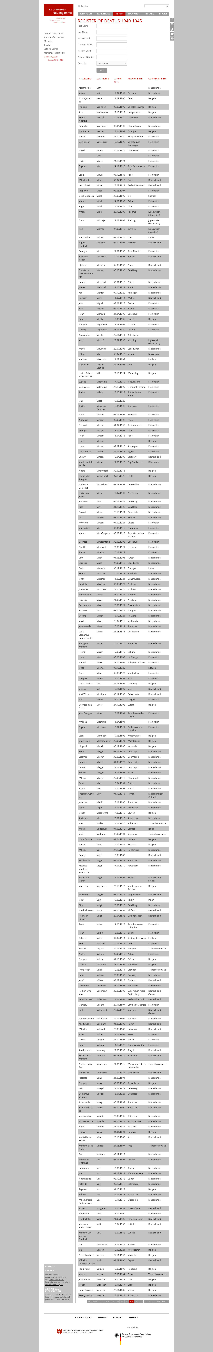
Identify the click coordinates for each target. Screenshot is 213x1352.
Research (150, 13)
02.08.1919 (119, 1055)
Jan (80, 1173)
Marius (82, 201)
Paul (81, 699)
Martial (82, 662)
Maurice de (84, 740)
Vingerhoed (102, 484)
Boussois (132, 414)
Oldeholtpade (134, 125)
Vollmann (101, 1023)
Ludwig (82, 329)
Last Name (83, 32)
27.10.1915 (119, 849)
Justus (82, 93)
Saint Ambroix (135, 425)
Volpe (99, 1034)
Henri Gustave (86, 1289)
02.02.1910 (119, 446)
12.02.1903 (119, 220)
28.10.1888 (119, 1137)
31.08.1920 (119, 762)
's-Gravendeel (134, 1121)
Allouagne (133, 446)
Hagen (131, 1023)
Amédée (83, 721)
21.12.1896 (119, 1039)
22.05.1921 (119, 547)
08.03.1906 (119, 1083)
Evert (81, 783)
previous (95, 1301)
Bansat (131, 303)
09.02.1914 (119, 938)
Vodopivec (102, 828)
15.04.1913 (119, 435)
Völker (100, 980)
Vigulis (100, 334)
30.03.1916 (119, 470)
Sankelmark (133, 1072)
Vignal (100, 303)
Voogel (100, 1088)
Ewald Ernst (84, 894)
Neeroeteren (134, 1249)
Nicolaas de (84, 860)
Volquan (101, 1044)
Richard (82, 1208)
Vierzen (100, 292)
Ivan (81, 228)
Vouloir (100, 1268)
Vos (98, 1159)
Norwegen (153, 354)
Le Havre (132, 547)
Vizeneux (101, 721)
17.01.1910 (119, 865)
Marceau (83, 1004)
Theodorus (84, 985)
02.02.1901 (119, 833)
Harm (81, 975)
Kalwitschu (133, 334)
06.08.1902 (119, 419)
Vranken (101, 1295)
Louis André (85, 451)
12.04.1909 (119, 456)
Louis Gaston (85, 839)
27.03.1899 (119, 1050)
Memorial (48, 41)
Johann (82, 688)
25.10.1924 (119, 512)
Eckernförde (134, 1208)
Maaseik (132, 1255)
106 (117, 1301)
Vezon (100, 150)
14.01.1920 (119, 823)
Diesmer (83, 756)
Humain (132, 1131)
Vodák (100, 823)
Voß (99, 1218)
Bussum (132, 93)
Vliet (99, 793)
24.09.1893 (119, 201)
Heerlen (131, 517)
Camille (82, 547)
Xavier (82, 406)
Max (81, 400)
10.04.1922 (119, 1072)
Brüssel (131, 959)
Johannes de (85, 626)
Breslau (131, 877)
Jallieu (131, 932)
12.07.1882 (119, 1232)
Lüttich (131, 704)
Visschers (101, 584)
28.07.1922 (119, 1009)
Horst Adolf (84, 185)
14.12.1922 (119, 1044)
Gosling (82, 615)
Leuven (131, 812)
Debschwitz (133, 694)
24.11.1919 (119, 166)
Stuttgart (132, 456)
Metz (130, 688)
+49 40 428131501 (56, 1279)
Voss (99, 1213)
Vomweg (101, 1050)
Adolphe (83, 678)
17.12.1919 (119, 381)
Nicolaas (83, 1077)
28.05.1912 (119, 392)
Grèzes (131, 201)
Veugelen (101, 106)
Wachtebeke (134, 740)
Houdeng (132, 1268)
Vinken (100, 517)
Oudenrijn (133, 1199)
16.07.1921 (119, 727)
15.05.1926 (119, 400)
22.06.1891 (119, 683)
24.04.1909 (119, 313)
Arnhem (132, 584)
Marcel (82, 136)
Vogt (99, 899)
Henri (81, 313)
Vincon (100, 456)
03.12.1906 (119, 694)
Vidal (99, 190)
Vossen (100, 1249)
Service (163, 13)
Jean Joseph (84, 141)
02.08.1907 (119, 190)
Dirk (81, 557)
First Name (83, 25)
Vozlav (100, 1274)
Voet (99, 839)
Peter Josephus (86, 1295)
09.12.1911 (119, 308)
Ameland (132, 599)
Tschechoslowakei (157, 823)
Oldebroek (133, 777)
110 (136, 1301)
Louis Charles (85, 683)
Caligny (131, 699)
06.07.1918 (119, 354)
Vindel (100, 462)
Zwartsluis (133, 512)
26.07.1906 (119, 1018)
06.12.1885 (119, 746)
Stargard (132, 1009)
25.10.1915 (119, 643)
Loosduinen (133, 348)
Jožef (81, 340)
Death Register (51, 56)
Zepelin (131, 1260)
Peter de (83, 1183)
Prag (130, 1145)
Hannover (133, 1055)
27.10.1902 (119, 704)
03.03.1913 (119, 953)
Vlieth (99, 802)
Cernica (131, 828)
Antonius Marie (86, 1018)
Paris (130, 174)
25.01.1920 (119, 329)
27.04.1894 (119, 964)
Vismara (101, 568)
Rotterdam (133, 626)
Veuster (100, 131)
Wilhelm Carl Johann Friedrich (85, 1236)
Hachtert (132, 839)
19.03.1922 (119, 1088)
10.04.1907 (119, 319)
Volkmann (102, 990)
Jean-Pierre (84, 1279)
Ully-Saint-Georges (137, 1004)
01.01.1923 (119, 860)
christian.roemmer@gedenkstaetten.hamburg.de (58, 1283)
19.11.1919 (119, 1199)
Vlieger (100, 751)
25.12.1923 (119, 943)
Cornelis (83, 562)
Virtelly (100, 552)
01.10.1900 (119, 959)
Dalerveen (133, 117)
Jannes (82, 287)
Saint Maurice (134, 251)
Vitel (99, 657)
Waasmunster (134, 735)
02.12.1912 (119, 1178)
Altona (131, 265)
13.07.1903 (119, 492)
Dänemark (153, 462)
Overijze (132, 131)
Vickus (100, 180)
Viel (98, 251)
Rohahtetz (133, 823)
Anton (82, 211)
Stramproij (133, 1295)
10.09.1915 (119, 1168)
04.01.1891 (119, 1131)
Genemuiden (134, 578)
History (119, 13)
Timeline (48, 45)
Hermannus (84, 1168)
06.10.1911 (119, 894)
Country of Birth (85, 44)
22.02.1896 (119, 340)
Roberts (82, 938)
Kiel (129, 1137)
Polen (151, 899)
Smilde (131, 1168)
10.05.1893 (119, 256)
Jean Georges (85, 713)
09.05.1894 (119, 910)
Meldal (131, 354)
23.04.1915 (119, 589)
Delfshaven (133, 631)
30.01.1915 (119, 282)
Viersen (100, 270)
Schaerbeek (133, 1083)
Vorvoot (101, 1154)
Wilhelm (83, 1029)
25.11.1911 (119, 334)
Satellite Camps (51, 48)
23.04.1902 (119, 131)
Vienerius (101, 256)
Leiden (131, 1178)
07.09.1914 (119, 610)
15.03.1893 (119, 1268)
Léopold (83, 746)
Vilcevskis (101, 359)
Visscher (101, 573)
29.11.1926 (119, 767)
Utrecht (131, 1159)
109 (131, 1301)
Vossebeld (102, 1244)
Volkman (101, 985)
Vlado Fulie (84, 237)
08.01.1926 (119, 237)
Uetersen (132, 1029)
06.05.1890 (119, 270)
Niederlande (154, 87)
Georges (83, 251)
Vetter (100, 98)
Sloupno (132, 948)
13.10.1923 (119, 615)
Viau (99, 166)
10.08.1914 (119, 969)
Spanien (152, 195)
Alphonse (83, 419)
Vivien (100, 699)
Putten (131, 282)
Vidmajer (101, 220)
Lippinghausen (135, 915)
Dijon (130, 943)
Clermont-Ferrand (136, 386)
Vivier (99, 704)
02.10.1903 (119, 242)
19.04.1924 (119, 844)
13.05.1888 (119, 855)
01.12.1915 (119, 793)
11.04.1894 (119, 721)
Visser (100, 594)
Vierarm (101, 265)
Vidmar (100, 228)
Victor (100, 185)
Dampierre (133, 150)
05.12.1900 (119, 1107)
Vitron (100, 678)
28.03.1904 (119, 1274)
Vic (129, 195)
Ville (99, 373)
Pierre (82, 552)
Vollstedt (101, 1029)
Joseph (82, 812)
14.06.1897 (119, 678)
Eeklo (130, 475)
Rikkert (82, 788)
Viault (99, 174)
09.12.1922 (119, 475)
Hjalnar (82, 265)
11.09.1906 (119, 98)
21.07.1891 (119, 1077)
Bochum (132, 980)
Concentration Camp (53, 33)
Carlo (81, 568)
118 (158, 1301)
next (164, 1301)
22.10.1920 (119, 699)
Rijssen (131, 1244)
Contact (118, 1317)
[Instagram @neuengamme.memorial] (172, 25)
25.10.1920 (119, 136)
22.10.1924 (119, 373)
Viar (99, 155)
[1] (167, 6)
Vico (130, 678)
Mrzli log (132, 340)
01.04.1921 (119, 839)
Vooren (100, 1126)
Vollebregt (102, 1018)
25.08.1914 (119, 626)
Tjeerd (82, 651)
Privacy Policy (83, 1317)
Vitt (98, 688)
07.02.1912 (119, 228)
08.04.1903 (119, 125)
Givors (131, 522)
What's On (86, 13)
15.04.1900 (119, 1213)
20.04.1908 (119, 975)
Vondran (101, 1055)
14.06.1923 (119, 924)
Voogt (100, 1102)
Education (134, 13)
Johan (81, 578)
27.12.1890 (119, 386)
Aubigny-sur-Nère (136, 662)
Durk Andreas (85, 605)
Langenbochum (135, 1218)
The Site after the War (54, 37)
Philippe (83, 106)
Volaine (100, 953)
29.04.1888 (119, 915)
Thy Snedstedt (135, 462)
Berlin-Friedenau (136, 185)
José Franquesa (86, 195)
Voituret (101, 943)
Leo (80, 517)
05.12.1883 (119, 174)
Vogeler (100, 894)
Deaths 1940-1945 (55, 60)
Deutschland (154, 180)
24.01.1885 (119, 451)
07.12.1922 (119, 1173)
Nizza (130, 1034)
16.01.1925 (119, 1093)
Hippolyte (83, 190)
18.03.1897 (119, 772)
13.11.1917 (119, 1284)
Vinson (100, 522)
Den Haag (132, 270)
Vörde (100, 1137)
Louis (81, 174)
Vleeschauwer (104, 740)
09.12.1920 (119, 292)
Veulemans (102, 112)
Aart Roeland (85, 594)
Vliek (99, 783)
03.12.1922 (119, 667)
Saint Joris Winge (136, 106)
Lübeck (131, 1232)
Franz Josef (84, 969)
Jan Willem (84, 589)
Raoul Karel (84, 1268)
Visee (99, 562)
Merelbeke (133, 964)
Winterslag (133, 373)
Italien (151, 237)
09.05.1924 (119, 501)
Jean (81, 303)
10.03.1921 (119, 1249)
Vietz (99, 297)
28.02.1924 (119, 185)
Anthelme (83, 522)
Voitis (99, 938)
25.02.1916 (119, 621)
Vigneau (101, 313)
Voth (99, 1260)
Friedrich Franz (86, 910)
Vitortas (100, 667)
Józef (81, 899)
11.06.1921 (119, 578)
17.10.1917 (119, 1279)
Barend (82, 512)
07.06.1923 (119, 517)
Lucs (130, 1279)
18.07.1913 (119, 932)
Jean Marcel (84, 386)
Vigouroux (102, 324)
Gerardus (83, 125)
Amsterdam (133, 492)
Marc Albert (84, 528)
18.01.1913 (119, 1295)
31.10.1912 (119, 1189)
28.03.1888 (119, 1029)
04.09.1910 (119, 828)
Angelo (82, 828)
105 (112, 1301)
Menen (131, 1289)
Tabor (130, 1274)
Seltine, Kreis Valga (137, 938)
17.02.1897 (119, 93)
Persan (131, 1039)
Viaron (100, 160)
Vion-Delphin (103, 533)
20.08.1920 (119, 117)
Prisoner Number (86, 57)
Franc (81, 220)
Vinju (99, 492)
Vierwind (101, 282)
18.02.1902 (119, 430)
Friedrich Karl (85, 1218)
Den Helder (133, 484)
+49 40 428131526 (58, 1277)
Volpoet (100, 1039)
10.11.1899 (119, 688)
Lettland (152, 359)
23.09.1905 (119, 1116)
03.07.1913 (119, 980)
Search (101, 70)
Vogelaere (102, 886)
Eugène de (84, 364)
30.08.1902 (119, 756)
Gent (130, 98)
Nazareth (132, 746)
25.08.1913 (119, 905)
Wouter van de (86, 1121)
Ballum (131, 651)
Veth (99, 87)
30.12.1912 (119, 568)
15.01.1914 (119, 1244)
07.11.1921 (119, 751)
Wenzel (82, 948)
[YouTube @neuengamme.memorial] (172, 38)
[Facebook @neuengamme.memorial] (172, 20)
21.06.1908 (119, 1218)
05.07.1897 (119, 1102)
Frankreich (153, 136)
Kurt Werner (85, 694)
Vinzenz (82, 1274)
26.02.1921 (119, 740)
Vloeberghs (102, 812)
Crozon (131, 324)
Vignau (100, 308)
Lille (130, 206)
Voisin (100, 932)
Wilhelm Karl (85, 180)
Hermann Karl (86, 999)
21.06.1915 (119, 1064)
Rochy (131, 899)
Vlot (99, 818)
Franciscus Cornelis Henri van (86, 273)
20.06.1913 (119, 573)
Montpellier (133, 673)
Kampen (132, 610)
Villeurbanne (134, 381)
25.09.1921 (119, 605)
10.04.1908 (119, 1224)
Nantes (131, 308)
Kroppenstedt (134, 894)
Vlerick (100, 746)
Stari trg (131, 220)
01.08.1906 (119, 557)
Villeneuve (102, 381)
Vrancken (101, 1279)
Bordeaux (132, 313)
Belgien (152, 98)
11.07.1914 (119, 297)
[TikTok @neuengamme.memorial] (172, 29)
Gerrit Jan (83, 584)
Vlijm (99, 807)
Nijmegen (132, 292)
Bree (130, 1284)
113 (150, 1301)
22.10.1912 (119, 112)
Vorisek (100, 1145)
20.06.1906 (119, 990)
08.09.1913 (119, 533)
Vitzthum (101, 694)
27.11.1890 (119, 1255)
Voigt (99, 905)
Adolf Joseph (85, 1050)
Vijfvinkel (101, 348)
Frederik (83, 610)
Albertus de (84, 1102)
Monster (132, 1018)
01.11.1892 (119, 414)
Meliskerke (133, 621)
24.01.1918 (119, 1194)
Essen (130, 180)
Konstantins (84, 334)
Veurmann (102, 125)
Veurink (100, 117)
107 (122, 1301)
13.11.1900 (119, 802)
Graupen (132, 969)
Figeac (131, 451)
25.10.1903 (119, 211)
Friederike (84, 1213)
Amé (81, 112)
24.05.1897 (119, 1145)
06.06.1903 (119, 657)
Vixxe (99, 713)
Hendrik (83, 282)
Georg (82, 855)
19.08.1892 (119, 735)
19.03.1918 (119, 899)
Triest (130, 237)
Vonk (99, 1077)
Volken (100, 975)
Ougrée (131, 319)
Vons (99, 1083)
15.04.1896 (119, 406)
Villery (100, 392)
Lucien (82, 160)
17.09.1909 (119, 324)
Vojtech (100, 948)
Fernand (83, 425)
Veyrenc (101, 136)
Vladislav (83, 359)
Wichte (131, 297)
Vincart (100, 414)
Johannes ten (85, 1116)
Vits (98, 683)
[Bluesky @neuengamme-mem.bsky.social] (172, 34)
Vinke (99, 512)
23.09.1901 (119, 713)
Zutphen (132, 594)
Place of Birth (84, 38)
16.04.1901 (119, 783)
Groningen (133, 975)
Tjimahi (131, 793)
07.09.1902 (119, 265)
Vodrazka (101, 833)
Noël (81, 943)
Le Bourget (133, 657)
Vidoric (100, 237)
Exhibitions (103, 13)
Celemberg (133, 1183)
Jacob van (83, 802)
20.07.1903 (119, 348)
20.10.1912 (119, 886)
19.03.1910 (119, 651)
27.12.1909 (119, 662)
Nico (81, 506)
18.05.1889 (119, 1208)
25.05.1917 (119, 777)
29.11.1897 (119, 1004)
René (81, 673)
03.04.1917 (119, 528)
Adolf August (85, 1023)
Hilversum (133, 807)
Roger (81, 206)
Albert (82, 414)
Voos (99, 1131)
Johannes (83, 501)
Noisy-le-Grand (135, 136)
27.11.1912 (119, 1126)
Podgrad (132, 211)
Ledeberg (132, 683)
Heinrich (83, 297)
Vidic (99, 211)
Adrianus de (85, 87)
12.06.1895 (119, 877)
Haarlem (132, 1126)
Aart (81, 1088)
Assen (130, 772)
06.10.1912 (119, 1183)
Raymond (83, 1189)
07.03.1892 (119, 484)
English (84, 6)
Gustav (82, 456)
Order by (82, 63)
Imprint (102, 1317)
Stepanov (132, 833)
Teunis (82, 767)
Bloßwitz (132, 910)
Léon (81, 735)
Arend (82, 348)
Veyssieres (102, 141)
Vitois (99, 662)
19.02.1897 (119, 788)
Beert (81, 751)
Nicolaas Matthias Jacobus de (84, 869)
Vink (99, 501)
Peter (81, 807)
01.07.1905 (119, 1023)
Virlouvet (101, 547)
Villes (99, 400)
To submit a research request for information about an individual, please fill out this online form (58, 1297)
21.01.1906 (119, 251)
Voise (99, 924)
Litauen (152, 667)
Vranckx (101, 1289)
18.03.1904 (119, 999)
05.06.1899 (119, 106)
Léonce (82, 964)
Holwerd (132, 615)
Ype (80, 292)
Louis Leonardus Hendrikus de (85, 635)
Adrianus (83, 818)
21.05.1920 (119, 462)
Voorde (100, 1116)
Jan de (82, 621)
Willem (82, 772)
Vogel (99, 855)
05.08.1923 (119, 673)
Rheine (131, 256)
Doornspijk (133, 751)
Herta (81, 1009)
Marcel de (83, 886)
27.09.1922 (119, 594)
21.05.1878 (119, 631)
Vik (98, 354)
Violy (99, 528)
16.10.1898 (119, 141)
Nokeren (132, 844)
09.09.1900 (119, 1260)
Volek (99, 969)
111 (141, 1301)
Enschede (132, 573)
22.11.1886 (119, 1289)
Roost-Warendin (136, 1044)
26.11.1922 (119, 552)
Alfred (82, 150)
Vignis (100, 319)
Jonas (81, 667)
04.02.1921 (119, 522)
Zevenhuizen (134, 605)
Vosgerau (101, 1208)
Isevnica (132, 228)
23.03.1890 (119, 195)
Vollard (100, 1004)
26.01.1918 (119, 818)
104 (107, 1301)
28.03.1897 (119, 985)
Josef (81, 833)
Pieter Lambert (86, 1255)
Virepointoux (103, 541)
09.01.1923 (119, 303)
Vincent (100, 419)
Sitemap (133, 1317)
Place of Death (85, 50)
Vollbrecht (102, 1009)
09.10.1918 (119, 1121)
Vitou (99, 673)
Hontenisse (133, 849)
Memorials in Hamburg (54, 52)
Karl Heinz (84, 1072)
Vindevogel (102, 470)
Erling (81, 354)
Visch (99, 557)
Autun (131, 953)
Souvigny (132, 406)
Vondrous (101, 1064)
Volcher (100, 959)
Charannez (133, 528)
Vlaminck (101, 735)
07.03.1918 (119, 562)
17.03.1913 (119, 812)
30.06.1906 (119, 541)
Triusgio (132, 568)
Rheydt (131, 1050)
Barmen (132, 242)
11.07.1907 (119, 359)
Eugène (82, 166)
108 (127, 1301)
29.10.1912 (119, 287)
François (83, 324)
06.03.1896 (119, 1159)
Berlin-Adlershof (136, 999)
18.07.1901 (119, 1034)
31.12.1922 (119, 506)
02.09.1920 (119, 584)
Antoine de (84, 131)
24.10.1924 (119, 160)
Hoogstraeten (134, 112)
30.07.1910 (119, 180)
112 (146, 1301)
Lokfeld (131, 1224)
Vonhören (102, 1072)
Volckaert (101, 964)
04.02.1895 (119, 425)
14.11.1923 (119, 807)
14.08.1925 (119, 206)
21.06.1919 (119, 599)
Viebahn (101, 242)
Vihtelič (100, 340)
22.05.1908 (119, 364)
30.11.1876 (119, 150)
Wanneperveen (135, 1173)
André (82, 392)
